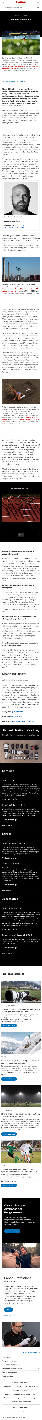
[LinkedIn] (18, 1411)
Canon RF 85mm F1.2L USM (14, 227)
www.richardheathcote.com (22, 721)
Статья (3, 1057)
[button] (38, 535)
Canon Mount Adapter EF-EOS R (17, 935)
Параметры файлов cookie (21, 1402)
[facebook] (13, 1411)
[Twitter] (23, 1411)
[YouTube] (28, 1411)
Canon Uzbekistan (20, 1407)
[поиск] (3, 2)
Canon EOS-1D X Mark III (16, 66)
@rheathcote (17, 712)
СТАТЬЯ (3, 1165)
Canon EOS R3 (20, 225)
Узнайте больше (9, 1025)
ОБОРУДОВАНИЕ (6, 1110)
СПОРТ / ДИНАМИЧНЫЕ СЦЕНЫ (11, 1006)
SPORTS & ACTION (21, 15)
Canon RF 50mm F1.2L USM (14, 864)
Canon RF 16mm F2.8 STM (14, 843)
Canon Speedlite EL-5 (12, 908)
